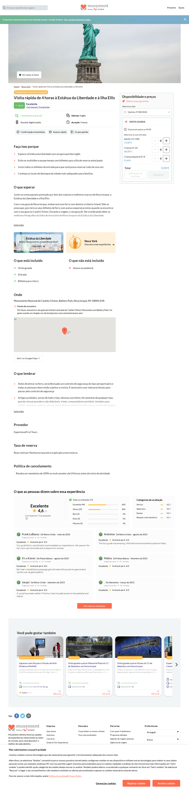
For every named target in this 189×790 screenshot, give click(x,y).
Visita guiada (137, 121)
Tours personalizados (87, 735)
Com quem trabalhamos (120, 731)
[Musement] (94, 7)
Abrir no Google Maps (27, 358)
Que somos (51, 731)
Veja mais (37, 246)
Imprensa (50, 735)
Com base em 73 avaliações (38, 107)
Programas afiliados (118, 735)
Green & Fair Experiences (57, 742)
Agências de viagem (118, 742)
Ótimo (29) (77, 509)
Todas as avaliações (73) (83, 500)
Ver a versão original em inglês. (77, 19)
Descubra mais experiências (98, 244)
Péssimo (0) (78, 523)
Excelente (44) (79, 504)
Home (16, 86)
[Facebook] (16, 716)
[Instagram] (28, 716)
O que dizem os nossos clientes (91, 731)
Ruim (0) (76, 518)
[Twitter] (22, 716)
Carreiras (50, 739)
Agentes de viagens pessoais (122, 739)
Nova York (25, 86)
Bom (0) (76, 514)
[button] (146, 122)
